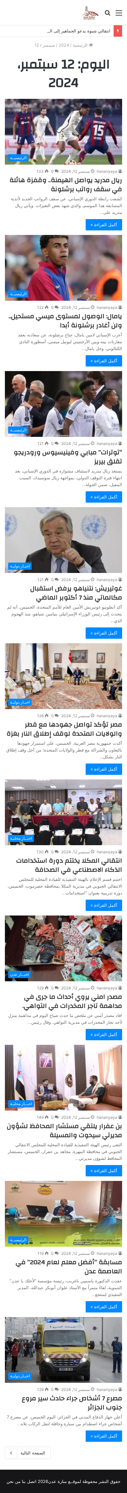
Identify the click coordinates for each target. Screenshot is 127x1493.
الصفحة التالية (33, 1452)
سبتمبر (49, 45)
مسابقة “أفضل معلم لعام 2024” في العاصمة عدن (69, 1266)
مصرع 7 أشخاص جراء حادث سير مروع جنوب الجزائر (72, 1402)
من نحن (14, 1481)
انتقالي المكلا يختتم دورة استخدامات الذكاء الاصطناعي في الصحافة (69, 865)
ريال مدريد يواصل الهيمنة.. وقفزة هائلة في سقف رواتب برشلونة (65, 184)
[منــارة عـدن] (90, 12)
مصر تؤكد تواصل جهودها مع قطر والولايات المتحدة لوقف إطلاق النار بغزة (64, 729)
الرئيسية (81, 45)
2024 (64, 45)
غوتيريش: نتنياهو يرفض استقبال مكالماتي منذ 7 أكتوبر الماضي (76, 592)
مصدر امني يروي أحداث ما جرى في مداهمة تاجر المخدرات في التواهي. (72, 1001)
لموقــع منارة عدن (64, 1481)
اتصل (31, 1481)
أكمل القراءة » (104, 224)
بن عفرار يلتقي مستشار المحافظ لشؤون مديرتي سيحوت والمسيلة (64, 1130)
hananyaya (107, 171)
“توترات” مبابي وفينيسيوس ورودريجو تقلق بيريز (68, 456)
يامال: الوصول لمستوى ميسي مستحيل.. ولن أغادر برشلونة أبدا (65, 320)
